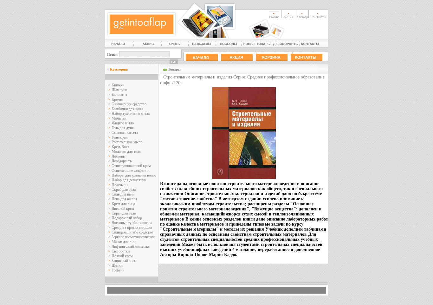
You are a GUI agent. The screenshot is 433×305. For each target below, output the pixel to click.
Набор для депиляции (129, 180)
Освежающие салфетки (130, 170)
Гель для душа (123, 128)
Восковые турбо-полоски (132, 223)
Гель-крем (120, 137)
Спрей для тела (124, 213)
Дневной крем (123, 208)
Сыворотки (121, 251)
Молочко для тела (126, 151)
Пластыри (119, 185)
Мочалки (119, 118)
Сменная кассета (125, 132)
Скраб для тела (124, 189)
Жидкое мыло (123, 123)
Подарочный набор (127, 218)
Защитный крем (124, 260)
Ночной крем (122, 256)
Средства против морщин (132, 227)
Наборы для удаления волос (134, 175)
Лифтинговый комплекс (131, 246)
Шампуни (119, 90)
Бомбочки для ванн (127, 109)
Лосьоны (119, 156)
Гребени (118, 270)
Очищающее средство (129, 104)
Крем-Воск (120, 147)
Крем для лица (123, 204)
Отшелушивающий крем (131, 166)
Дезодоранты (122, 161)
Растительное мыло (127, 142)
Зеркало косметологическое (133, 237)
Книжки (118, 85)
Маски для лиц (123, 242)
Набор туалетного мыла (131, 113)
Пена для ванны (124, 199)
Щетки (117, 265)
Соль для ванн (123, 194)
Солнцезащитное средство (132, 232)
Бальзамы (119, 94)
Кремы (117, 99)
